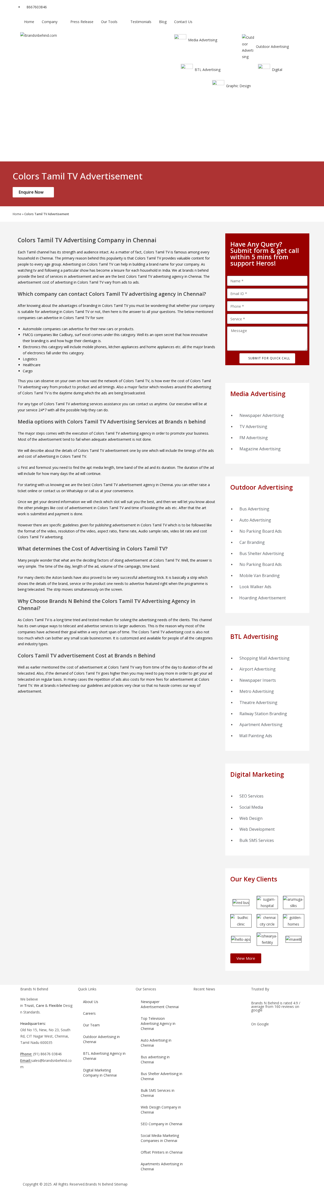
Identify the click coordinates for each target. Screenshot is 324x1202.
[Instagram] (198, 1188)
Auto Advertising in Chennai (156, 1043)
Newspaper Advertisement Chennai (160, 1004)
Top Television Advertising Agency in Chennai (158, 1023)
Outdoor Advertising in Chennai (101, 1039)
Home (17, 214)
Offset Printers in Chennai (162, 1152)
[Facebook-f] (171, 1188)
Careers (89, 1013)
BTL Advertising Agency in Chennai (104, 1056)
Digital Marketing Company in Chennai (100, 1073)
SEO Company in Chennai (161, 1123)
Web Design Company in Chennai (161, 1110)
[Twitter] (184, 1188)
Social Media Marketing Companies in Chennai (160, 1138)
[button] (245, 958)
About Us (90, 1001)
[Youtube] (212, 1188)
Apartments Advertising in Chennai (162, 1166)
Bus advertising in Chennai (155, 1059)
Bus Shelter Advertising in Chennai (161, 1076)
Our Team (91, 1025)
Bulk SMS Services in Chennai (157, 1093)
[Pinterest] (239, 1188)
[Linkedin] (225, 1188)
